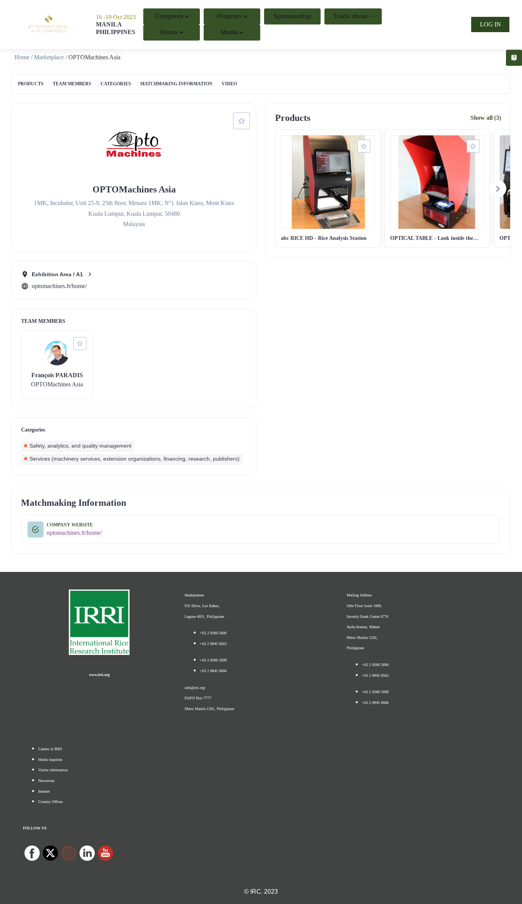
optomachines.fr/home (73, 532)
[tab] (31, 84)
